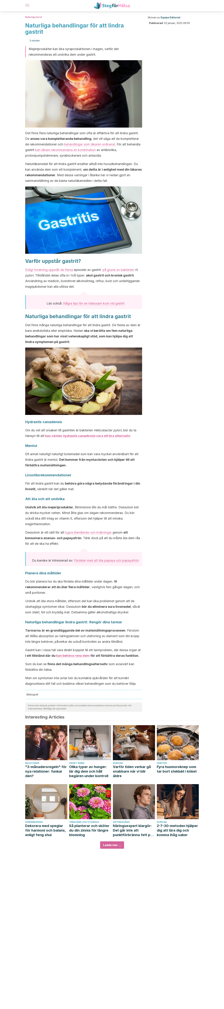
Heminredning (34, 822)
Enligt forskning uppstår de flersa (49, 270)
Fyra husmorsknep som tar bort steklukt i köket (177, 769)
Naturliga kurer (33, 17)
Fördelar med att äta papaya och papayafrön (106, 560)
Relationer (32, 763)
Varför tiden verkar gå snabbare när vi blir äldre (132, 771)
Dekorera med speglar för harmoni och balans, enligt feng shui (45, 830)
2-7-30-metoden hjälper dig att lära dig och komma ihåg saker (177, 830)
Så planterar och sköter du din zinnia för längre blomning (89, 830)
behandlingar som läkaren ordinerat (89, 144)
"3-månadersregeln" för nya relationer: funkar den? (46, 771)
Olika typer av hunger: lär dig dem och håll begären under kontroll (88, 771)
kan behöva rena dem (73, 655)
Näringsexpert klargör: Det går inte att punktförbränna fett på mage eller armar (132, 830)
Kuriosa (118, 763)
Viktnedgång (121, 822)
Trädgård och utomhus (84, 822)
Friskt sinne (77, 763)
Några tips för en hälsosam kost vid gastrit (93, 303)
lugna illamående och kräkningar (88, 532)
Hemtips (162, 763)
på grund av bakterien (118, 270)
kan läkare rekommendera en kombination (65, 150)
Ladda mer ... (112, 845)
